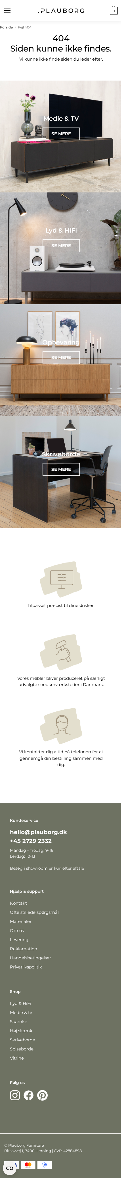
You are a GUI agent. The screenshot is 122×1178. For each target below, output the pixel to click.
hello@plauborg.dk (38, 832)
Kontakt (18, 903)
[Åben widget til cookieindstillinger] (9, 1168)
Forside (6, 27)
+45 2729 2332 (31, 841)
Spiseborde (21, 1049)
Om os (17, 930)
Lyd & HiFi (20, 1003)
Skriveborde (22, 1039)
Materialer (20, 921)
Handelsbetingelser (30, 958)
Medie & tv (21, 1012)
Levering (19, 939)
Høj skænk (21, 1030)
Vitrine (17, 1058)
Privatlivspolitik (26, 967)
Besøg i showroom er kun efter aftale (47, 868)
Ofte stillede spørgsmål (34, 912)
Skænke (18, 1021)
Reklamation (23, 948)
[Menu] (12, 11)
